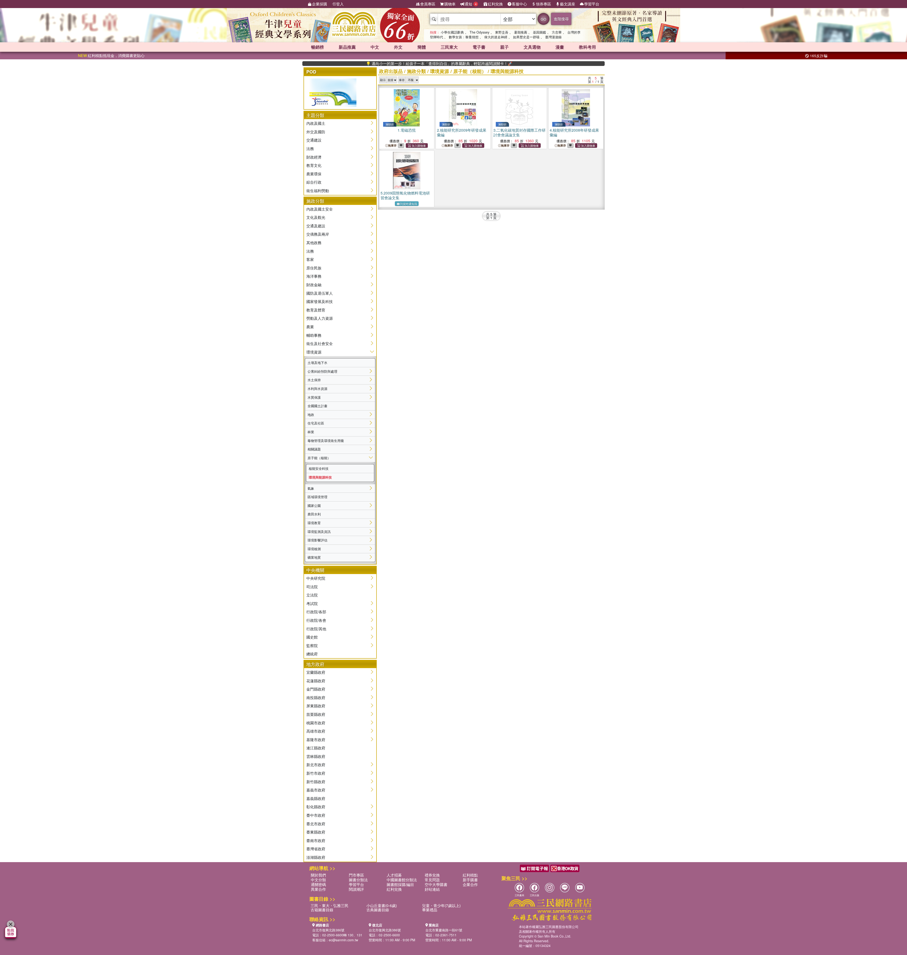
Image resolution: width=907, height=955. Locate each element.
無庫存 (392, 145)
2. (461, 132)
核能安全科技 (319, 468)
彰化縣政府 (315, 806)
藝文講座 (567, 4)
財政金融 (313, 284)
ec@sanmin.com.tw (343, 940)
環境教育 (314, 522)
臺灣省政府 (315, 848)
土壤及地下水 (317, 362)
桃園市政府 (315, 723)
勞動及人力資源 (319, 318)
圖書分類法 (358, 879)
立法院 (312, 595)
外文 (398, 47)
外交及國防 (315, 131)
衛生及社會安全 (319, 343)
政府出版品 (391, 71)
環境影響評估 (317, 540)
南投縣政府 (315, 697)
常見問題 (432, 879)
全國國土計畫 (317, 405)
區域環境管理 (317, 496)
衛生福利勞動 (317, 190)
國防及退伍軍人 (319, 293)
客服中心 (519, 4)
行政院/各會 (316, 620)
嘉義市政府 (315, 790)
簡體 (421, 47)
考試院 (312, 603)
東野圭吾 (501, 32)
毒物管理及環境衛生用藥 (326, 440)
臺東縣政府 (315, 832)
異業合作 (318, 889)
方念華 (557, 32)
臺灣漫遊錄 (553, 37)
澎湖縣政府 (315, 857)
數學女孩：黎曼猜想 (464, 37)
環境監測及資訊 (319, 531)
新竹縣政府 (315, 781)
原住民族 (313, 268)
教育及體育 (315, 310)
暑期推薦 (520, 32)
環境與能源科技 (320, 477)
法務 (310, 148)
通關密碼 (318, 884)
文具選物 (532, 47)
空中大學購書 (436, 884)
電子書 (479, 47)
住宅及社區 (316, 423)
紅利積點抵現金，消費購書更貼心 (111, 55)
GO (543, 19)
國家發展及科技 (319, 301)
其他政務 (313, 242)
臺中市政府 (315, 815)
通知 (471, 4)
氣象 (311, 488)
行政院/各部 (316, 611)
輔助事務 (313, 335)
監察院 (312, 645)
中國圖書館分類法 (402, 879)
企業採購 (319, 4)
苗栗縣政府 (315, 714)
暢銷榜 (317, 47)
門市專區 (356, 875)
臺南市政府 (315, 840)
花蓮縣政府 (315, 680)
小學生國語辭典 (452, 32)
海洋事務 (313, 276)
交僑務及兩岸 (317, 234)
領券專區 (543, 4)
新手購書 (470, 879)
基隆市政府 (315, 739)
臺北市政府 (315, 823)
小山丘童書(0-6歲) (381, 905)
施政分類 (416, 71)
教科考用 (587, 47)
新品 (347, 47)
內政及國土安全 (319, 209)
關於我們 (318, 875)
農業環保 (313, 174)
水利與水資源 (317, 388)
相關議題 (314, 449)
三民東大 (449, 47)
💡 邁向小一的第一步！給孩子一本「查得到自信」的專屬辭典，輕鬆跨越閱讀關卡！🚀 (400, 63)
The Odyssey (479, 32)
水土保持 (314, 379)
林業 (311, 431)
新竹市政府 (315, 773)
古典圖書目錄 (377, 909)
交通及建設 (315, 226)
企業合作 (470, 884)
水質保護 (314, 397)
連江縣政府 (315, 748)
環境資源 (313, 352)
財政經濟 (313, 157)
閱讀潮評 (356, 889)
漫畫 (560, 47)
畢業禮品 (429, 909)
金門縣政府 (315, 689)
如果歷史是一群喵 (526, 37)
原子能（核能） (319, 457)
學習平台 (591, 4)
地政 (311, 414)
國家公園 (314, 505)
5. (405, 195)
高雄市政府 (315, 731)
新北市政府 (315, 764)
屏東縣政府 (315, 706)
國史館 (312, 637)
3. (519, 132)
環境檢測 (314, 548)
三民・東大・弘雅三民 (329, 905)
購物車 (450, 4)
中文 (375, 47)
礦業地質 (314, 557)
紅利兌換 (495, 4)
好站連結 (432, 889)
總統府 (312, 654)
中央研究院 (315, 578)
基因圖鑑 (539, 32)
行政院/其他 (316, 628)
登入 (340, 4)
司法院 (312, 586)
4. (574, 132)
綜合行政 (313, 182)
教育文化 (313, 165)
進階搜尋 (561, 19)
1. (407, 130)
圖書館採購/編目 (400, 884)
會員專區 (427, 4)
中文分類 (318, 879)
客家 (310, 259)
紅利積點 (470, 875)
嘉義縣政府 (315, 798)
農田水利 (314, 514)
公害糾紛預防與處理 (322, 371)
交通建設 (313, 140)
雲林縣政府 (315, 756)
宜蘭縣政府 (315, 672)
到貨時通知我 (408, 204)
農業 (310, 326)
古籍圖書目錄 (322, 909)
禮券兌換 (432, 875)
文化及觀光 (315, 217)
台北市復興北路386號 (328, 930)
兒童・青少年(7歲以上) (441, 905)
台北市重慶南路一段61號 (443, 930)
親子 (504, 47)
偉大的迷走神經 (495, 37)
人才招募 (394, 875)
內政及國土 (315, 123)
